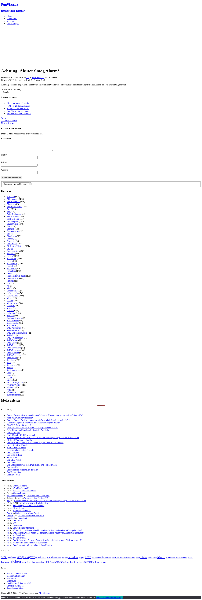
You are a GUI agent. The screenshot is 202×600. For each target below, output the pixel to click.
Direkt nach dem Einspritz (18, 103)
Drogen (10, 248)
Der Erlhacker (13, 452)
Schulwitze (11, 325)
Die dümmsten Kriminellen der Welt (22, 470)
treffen (79, 562)
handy (115, 557)
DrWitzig (11, 515)
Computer (11, 241)
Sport (9, 362)
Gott (105, 558)
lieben (150, 558)
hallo (109, 557)
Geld (100, 557)
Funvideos (11, 271)
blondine (73, 557)
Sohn (52, 562)
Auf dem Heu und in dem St (19, 113)
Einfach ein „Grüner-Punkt (27, 513)
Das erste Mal (13, 467)
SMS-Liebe (12, 343)
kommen (127, 558)
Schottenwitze (13, 320)
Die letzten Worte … (15, 246)
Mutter (178, 557)
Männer (10, 300)
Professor (5, 562)
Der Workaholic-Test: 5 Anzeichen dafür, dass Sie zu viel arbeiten (35, 442)
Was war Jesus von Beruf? (24, 490)
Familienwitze (13, 251)
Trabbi (9, 377)
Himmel (10, 281)
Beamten (10, 229)
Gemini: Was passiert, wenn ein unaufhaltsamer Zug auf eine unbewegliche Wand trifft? (45, 415)
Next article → (7, 123)
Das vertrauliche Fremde (17, 445)
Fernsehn (11, 253)
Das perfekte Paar (14, 455)
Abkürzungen (13, 199)
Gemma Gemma (20, 486)
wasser (103, 562)
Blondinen (11, 236)
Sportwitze (11, 365)
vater (98, 562)
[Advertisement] (101, 46)
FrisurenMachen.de (15, 495)
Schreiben (31, 562)
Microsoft (11, 305)
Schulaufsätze (13, 323)
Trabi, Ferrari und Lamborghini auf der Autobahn (28, 430)
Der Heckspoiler (14, 472)
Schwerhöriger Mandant (23, 528)
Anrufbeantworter (14, 206)
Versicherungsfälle (15, 382)
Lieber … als (12, 293)
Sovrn (3, 118)
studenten (66, 562)
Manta (9, 298)
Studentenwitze (13, 370)
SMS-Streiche (38, 77)
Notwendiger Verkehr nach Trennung (29, 505)
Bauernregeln (12, 224)
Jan (27, 77)
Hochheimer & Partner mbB (19, 583)
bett (59, 558)
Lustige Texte (12, 295)
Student (58, 561)
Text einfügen (13, 23)
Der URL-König (14, 460)
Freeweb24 (11, 578)
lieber (155, 558)
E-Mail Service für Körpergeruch (21, 435)
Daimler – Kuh (13, 475)
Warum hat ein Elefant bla (18, 108)
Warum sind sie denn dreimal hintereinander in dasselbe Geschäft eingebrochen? (47, 530)
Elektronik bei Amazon (17, 573)
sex (37, 562)
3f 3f (4, 557)
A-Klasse (11, 196)
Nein (101, 597)
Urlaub (10, 380)
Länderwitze (12, 291)
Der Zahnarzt (18, 520)
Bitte (66, 557)
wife (8, 500)
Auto (9, 211)
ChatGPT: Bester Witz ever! (19, 425)
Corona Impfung (14, 432)
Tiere (9, 372)
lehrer (138, 558)
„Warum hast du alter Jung (38, 495)
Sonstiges (11, 360)
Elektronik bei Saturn (16, 576)
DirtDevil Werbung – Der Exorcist (22, 440)
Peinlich (10, 315)
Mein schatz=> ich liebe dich (35, 503)
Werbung (11, 387)
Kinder (10, 288)
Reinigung (22, 518)
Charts (9, 16)
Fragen (81, 557)
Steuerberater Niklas (15, 588)
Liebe (143, 557)
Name (3, 155)
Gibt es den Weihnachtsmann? (31, 515)
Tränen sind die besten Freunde (20, 450)
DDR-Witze (12, 243)
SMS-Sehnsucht (14, 348)
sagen (24, 562)
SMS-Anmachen (14, 328)
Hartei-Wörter (13, 278)
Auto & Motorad (14, 214)
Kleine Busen (18, 508)
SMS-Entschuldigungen (17, 333)
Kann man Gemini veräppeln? (20, 418)
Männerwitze (12, 303)
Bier (8, 234)
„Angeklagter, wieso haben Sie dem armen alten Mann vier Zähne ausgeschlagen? (48, 533)
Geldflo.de (11, 581)
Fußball (10, 266)
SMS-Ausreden (13, 330)
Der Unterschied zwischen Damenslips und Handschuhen (32, 465)
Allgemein (11, 204)
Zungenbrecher (13, 395)
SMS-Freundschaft (15, 338)
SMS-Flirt (11, 335)
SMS (47, 562)
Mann (161, 557)
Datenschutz (12, 18)
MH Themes (44, 593)
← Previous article (9, 120)
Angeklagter (26, 557)
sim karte (41, 562)
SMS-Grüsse (12, 340)
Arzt (8, 209)
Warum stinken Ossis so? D (36, 498)
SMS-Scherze (13, 345)
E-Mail (4, 162)
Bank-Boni (17, 525)
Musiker (10, 310)
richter (16, 561)
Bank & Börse (13, 219)
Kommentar (6, 138)
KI (8, 286)
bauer (55, 557)
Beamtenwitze (13, 231)
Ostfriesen (11, 313)
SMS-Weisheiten (14, 355)
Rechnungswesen (14, 318)
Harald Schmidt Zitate (16, 276)
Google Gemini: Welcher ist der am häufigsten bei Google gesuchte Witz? (38, 420)
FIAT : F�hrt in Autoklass (18, 106)
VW (14, 523)
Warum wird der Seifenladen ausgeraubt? (30, 543)
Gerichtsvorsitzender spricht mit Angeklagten (32, 545)
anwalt (38, 557)
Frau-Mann (11, 258)
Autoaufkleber (13, 216)
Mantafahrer (170, 558)
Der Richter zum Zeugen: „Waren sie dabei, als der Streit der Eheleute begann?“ (47, 540)
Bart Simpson (12, 221)
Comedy (10, 239)
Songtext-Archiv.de (15, 586)
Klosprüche (12, 457)
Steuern (10, 367)
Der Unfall (11, 462)
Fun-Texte (11, 268)
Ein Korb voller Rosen (16, 447)
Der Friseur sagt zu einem (18, 111)
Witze (9, 390)
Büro (9, 226)
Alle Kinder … (13, 201)
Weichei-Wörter (13, 385)
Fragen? (10, 256)
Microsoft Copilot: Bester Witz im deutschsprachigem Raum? (33, 423)
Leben (132, 558)
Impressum (11, 21)
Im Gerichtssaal (19, 535)
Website (4, 170)
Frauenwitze (12, 263)
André (9, 513)
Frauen (10, 261)
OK (97, 597)
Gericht (10, 273)
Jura (8, 283)
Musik (9, 308)
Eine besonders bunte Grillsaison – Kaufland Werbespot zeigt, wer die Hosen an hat (43, 437)
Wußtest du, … (13, 392)
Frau (88, 557)
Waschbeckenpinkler (22, 488)
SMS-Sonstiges (13, 350)
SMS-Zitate (12, 357)
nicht (190, 557)
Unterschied (89, 561)
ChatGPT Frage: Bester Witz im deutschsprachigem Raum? (32, 427)
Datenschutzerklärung (113, 597)
